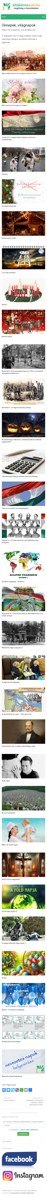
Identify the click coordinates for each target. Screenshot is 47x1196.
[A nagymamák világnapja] (23, 667)
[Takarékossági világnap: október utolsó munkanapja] (23, 462)
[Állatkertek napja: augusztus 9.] (23, 633)
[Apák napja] (23, 766)
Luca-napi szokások (9, 272)
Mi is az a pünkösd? (8, 813)
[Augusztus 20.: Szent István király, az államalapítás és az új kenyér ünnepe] (23, 599)
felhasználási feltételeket (29, 1130)
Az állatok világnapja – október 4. (13, 581)
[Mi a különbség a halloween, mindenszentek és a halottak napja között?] (23, 425)
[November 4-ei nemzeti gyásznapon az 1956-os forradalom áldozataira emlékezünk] (23, 356)
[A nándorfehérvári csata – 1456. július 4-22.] (23, 699)
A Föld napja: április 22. (9, 911)
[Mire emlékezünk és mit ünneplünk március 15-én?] (23, 59)
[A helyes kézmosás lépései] (23, 1027)
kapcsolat (24, 1191)
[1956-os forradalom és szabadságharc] (23, 494)
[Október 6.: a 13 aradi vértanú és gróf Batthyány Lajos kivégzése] (23, 526)
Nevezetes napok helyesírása (12, 1076)
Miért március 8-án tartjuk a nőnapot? (15, 105)
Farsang (4, 174)
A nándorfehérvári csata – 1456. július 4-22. (17, 714)
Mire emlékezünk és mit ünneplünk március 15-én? (19, 73)
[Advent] (23, 290)
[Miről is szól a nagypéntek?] (23, 865)
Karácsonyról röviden (9, 238)
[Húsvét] (23, 963)
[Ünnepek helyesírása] (23, 191)
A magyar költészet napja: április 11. (14, 943)
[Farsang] (23, 159)
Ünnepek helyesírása (9, 206)
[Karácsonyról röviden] (23, 223)
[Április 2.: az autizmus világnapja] (23, 995)
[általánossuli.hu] (22, 7)
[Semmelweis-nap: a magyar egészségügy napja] (23, 731)
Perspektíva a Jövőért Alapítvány (22, 1193)
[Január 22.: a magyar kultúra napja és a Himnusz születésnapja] (23, 123)
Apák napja (6, 781)
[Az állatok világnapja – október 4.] (23, 564)
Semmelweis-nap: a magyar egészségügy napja (18, 746)
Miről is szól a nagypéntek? (11, 879)
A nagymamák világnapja (10, 682)
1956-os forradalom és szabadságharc (15, 508)
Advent (4, 304)
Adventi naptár (7, 336)
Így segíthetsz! (32, 1191)
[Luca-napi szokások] (23, 258)
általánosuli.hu (7, 1191)
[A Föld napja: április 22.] (23, 897)
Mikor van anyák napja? (10, 845)
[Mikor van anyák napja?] (23, 830)
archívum (16, 1191)
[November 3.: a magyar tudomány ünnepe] (23, 391)
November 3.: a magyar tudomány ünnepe (16, 407)
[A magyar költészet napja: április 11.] (23, 928)
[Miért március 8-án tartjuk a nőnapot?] (23, 91)
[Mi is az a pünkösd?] (23, 798)
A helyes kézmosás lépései (11, 1041)
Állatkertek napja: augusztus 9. (12, 648)
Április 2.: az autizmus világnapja (13, 1010)
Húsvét (4, 978)
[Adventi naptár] (23, 322)
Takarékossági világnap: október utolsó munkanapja (20, 476)
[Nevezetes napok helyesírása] (23, 1061)
